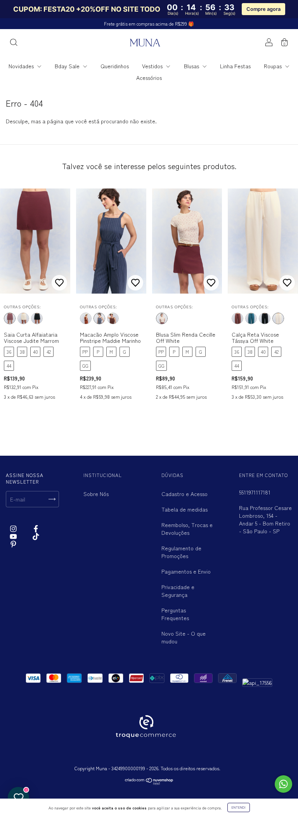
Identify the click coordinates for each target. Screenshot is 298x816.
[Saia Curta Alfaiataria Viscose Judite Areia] (23, 318)
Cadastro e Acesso (184, 494)
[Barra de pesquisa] (13, 43)
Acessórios (149, 77)
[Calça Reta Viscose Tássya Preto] (264, 318)
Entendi (239, 807)
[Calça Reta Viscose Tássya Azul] (251, 318)
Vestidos (153, 66)
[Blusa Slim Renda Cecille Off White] (162, 318)
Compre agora (263, 9)
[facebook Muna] (35, 528)
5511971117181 (254, 492)
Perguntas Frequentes (175, 614)
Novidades (22, 66)
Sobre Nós (96, 494)
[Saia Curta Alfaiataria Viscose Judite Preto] (37, 318)
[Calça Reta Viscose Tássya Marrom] (237, 318)
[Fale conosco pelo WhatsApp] (283, 784)
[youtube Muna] (14, 536)
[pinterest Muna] (13, 544)
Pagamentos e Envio (186, 571)
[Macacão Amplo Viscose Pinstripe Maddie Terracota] (86, 318)
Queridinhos (114, 66)
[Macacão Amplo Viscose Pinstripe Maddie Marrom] (113, 318)
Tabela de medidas (184, 509)
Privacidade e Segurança (177, 590)
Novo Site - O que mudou (183, 637)
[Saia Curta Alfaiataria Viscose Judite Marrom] (10, 318)
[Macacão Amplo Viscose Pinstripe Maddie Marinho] (99, 318)
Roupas (273, 66)
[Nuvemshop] (149, 783)
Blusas (192, 66)
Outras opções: (22, 306)
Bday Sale (68, 66)
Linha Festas (235, 66)
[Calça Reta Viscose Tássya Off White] (278, 318)
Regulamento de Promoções (181, 552)
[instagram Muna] (14, 528)
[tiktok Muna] (35, 536)
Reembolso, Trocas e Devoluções (187, 528)
